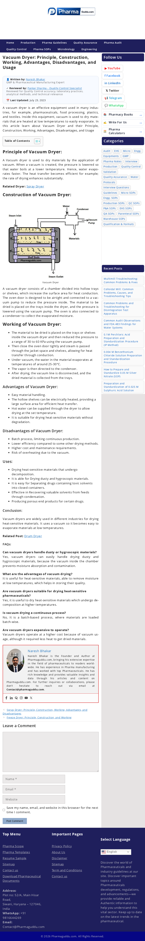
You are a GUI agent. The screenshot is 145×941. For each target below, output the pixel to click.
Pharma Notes (112, 161)
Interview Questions (116, 187)
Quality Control (16, 49)
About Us (58, 852)
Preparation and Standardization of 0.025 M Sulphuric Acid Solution (121, 387)
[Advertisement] (71, 27)
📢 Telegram (113, 98)
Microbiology (66, 49)
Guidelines (110, 192)
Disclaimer (59, 858)
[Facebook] (6, 698)
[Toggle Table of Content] (35, 141)
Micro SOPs (128, 192)
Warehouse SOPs (114, 218)
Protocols (109, 182)
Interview (131, 161)
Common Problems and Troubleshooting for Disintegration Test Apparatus (119, 308)
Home (10, 42)
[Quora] (16, 698)
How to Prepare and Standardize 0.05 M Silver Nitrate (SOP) (120, 373)
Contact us (10, 870)
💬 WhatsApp (114, 105)
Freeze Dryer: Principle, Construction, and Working (39, 717)
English (111, 851)
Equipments (111, 156)
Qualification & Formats (118, 224)
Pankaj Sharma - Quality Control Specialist (55, 88)
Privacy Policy (62, 846)
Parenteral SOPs (128, 213)
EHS (116, 151)
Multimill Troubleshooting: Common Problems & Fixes (121, 280)
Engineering (89, 49)
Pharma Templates (16, 852)
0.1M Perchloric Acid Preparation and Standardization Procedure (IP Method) (121, 340)
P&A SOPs (109, 208)
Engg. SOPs (110, 198)
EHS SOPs (126, 208)
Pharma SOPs (42, 49)
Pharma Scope (13, 846)
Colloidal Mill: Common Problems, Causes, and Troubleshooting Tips (119, 292)
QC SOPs (134, 203)
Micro (126, 151)
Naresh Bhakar (35, 79)
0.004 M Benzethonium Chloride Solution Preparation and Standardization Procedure (123, 357)
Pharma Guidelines (54, 42)
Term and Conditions (67, 870)
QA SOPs (108, 213)
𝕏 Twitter (112, 91)
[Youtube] (26, 698)
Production (28, 42)
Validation (109, 171)
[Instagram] (21, 698)
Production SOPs (114, 203)
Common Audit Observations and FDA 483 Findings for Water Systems (122, 324)
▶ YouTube (112, 68)
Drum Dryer (33, 536)
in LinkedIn (113, 83)
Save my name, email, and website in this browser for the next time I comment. (52, 810)
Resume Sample (15, 858)
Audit (106, 151)
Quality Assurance (85, 42)
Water (134, 177)
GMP (126, 156)
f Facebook (112, 76)
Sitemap (9, 864)
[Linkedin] (11, 698)
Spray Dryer (35, 186)
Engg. (137, 151)
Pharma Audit (113, 42)
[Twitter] (31, 698)
